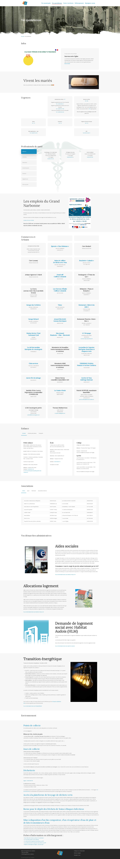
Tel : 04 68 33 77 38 (60, 108)
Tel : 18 (59, 123)
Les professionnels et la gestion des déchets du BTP (35, 842)
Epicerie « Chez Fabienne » (60, 246)
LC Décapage (86, 333)
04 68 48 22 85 (90, 157)
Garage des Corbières (33, 305)
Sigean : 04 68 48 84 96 (28, 780)
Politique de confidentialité (79, 850)
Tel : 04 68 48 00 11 (60, 104)
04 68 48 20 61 (70, 157)
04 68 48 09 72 (57, 461)
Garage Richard (33, 319)
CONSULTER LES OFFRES (28, 220)
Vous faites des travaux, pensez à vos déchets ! (34, 838)
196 (89, 108)
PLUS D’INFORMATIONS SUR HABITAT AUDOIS (65, 646)
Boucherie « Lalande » (86, 260)
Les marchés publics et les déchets (31, 839)
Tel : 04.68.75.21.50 (33, 133)
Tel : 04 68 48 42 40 (60, 112)
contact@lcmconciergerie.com (33, 414)
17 (64, 99)
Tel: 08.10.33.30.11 (86, 133)
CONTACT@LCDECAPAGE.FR (86, 338)
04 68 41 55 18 (51, 158)
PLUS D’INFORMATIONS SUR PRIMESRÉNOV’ (32, 706)
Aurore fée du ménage (33, 378)
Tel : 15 (33, 123)
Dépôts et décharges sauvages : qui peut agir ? (34, 844)
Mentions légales (77, 853)
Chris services (33, 363)
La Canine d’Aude (60, 390)
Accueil (22, 36)
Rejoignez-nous (77, 855)
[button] (29, 151)
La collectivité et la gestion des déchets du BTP (34, 841)
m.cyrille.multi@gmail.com (60, 413)
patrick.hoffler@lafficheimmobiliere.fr (86, 399)
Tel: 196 (86, 101)
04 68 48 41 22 (31, 469)
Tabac (60, 305)
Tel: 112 (86, 123)
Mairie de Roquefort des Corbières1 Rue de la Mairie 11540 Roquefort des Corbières (28, 852)
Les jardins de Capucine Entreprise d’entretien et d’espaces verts (86, 349)
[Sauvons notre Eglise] (80, 59)
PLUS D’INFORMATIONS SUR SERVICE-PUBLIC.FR (65, 574)
